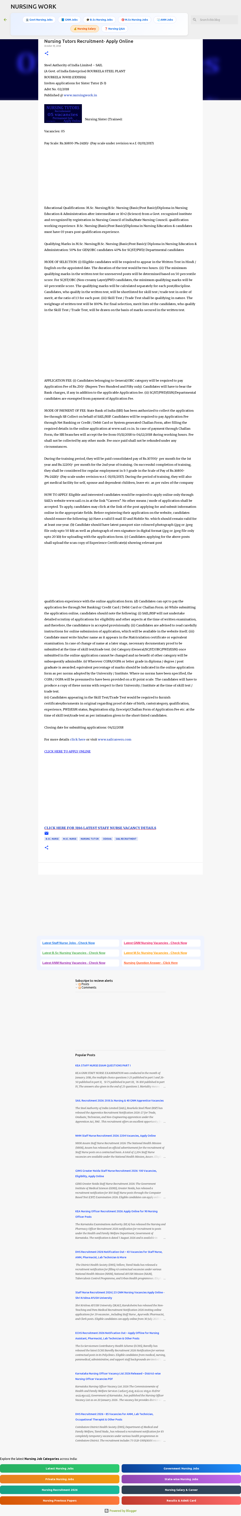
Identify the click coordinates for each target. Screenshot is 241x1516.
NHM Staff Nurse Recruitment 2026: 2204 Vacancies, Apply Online (115, 1135)
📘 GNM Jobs (69, 19)
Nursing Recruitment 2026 (60, 1489)
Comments (88, 987)
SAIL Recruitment (126, 839)
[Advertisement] (120, 178)
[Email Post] (46, 834)
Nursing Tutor (90, 839)
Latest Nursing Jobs (60, 1468)
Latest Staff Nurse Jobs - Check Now (68, 943)
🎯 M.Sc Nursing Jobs (134, 19)
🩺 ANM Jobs (165, 19)
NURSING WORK (33, 6)
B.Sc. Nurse (52, 839)
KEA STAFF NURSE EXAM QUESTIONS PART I (103, 1065)
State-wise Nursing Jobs (181, 1479)
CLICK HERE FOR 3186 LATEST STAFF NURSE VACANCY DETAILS (100, 828)
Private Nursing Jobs (59, 1479)
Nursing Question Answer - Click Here (151, 962)
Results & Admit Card (181, 1500)
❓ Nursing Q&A (114, 28)
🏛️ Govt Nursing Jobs (39, 19)
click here (77, 739)
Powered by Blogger (123, 1510)
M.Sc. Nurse (69, 839)
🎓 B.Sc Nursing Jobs (99, 19)
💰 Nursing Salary (85, 28)
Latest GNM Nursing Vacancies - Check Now (155, 943)
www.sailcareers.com (114, 739)
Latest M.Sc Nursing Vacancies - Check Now (155, 953)
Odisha (107, 839)
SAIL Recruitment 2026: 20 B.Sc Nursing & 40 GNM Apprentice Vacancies (119, 1100)
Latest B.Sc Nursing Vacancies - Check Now (73, 953)
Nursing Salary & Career (181, 1489)
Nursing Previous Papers (60, 1500)
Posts (85, 984)
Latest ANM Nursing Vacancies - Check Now (73, 962)
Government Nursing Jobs (181, 1468)
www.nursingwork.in (80, 95)
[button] (46, 53)
